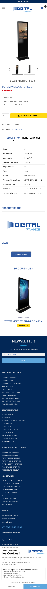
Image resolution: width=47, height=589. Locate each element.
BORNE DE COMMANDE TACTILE (13, 421)
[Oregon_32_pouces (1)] (23, 40)
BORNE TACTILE (7, 415)
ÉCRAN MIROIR (7, 380)
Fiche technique (31, 137)
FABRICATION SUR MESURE (11, 487)
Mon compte (23, 1)
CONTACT (5, 511)
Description (13, 137)
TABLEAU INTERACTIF (9, 438)
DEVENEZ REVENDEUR (10, 501)
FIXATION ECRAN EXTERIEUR (12, 464)
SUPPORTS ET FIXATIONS (11, 401)
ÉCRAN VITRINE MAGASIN (11, 452)
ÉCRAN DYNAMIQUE (9, 377)
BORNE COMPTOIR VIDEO (11, 392)
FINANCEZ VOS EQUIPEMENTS (13, 481)
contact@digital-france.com (11, 532)
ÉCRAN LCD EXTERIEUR (10, 455)
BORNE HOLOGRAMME (10, 398)
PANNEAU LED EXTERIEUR (11, 467)
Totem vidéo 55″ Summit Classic (23, 321)
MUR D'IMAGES (7, 386)
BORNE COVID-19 (8, 441)
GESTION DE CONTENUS (10, 484)
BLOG (4, 495)
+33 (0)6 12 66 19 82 (12, 527)
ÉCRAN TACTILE (7, 424)
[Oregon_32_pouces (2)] (29, 69)
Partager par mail (12, 124)
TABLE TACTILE (7, 427)
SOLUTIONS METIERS (9, 492)
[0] (42, 8)
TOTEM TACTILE (7, 433)
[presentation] (9, 69)
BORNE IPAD (6, 418)
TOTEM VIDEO (16, 130)
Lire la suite (23, 325)
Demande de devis (21, 254)
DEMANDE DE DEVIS (9, 498)
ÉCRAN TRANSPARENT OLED (12, 383)
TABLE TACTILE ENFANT (10, 430)
